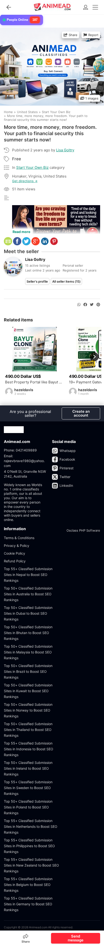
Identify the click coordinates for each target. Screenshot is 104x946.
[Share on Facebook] (85, 305)
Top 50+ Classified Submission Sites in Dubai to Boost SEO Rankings (28, 613)
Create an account (81, 413)
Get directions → (24, 181)
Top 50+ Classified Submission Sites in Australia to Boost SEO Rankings (28, 594)
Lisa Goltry (65, 150)
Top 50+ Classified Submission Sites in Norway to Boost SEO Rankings (28, 710)
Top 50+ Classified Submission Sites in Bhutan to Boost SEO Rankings (28, 633)
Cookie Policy (14, 553)
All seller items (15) (66, 281)
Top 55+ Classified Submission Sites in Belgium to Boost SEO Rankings (28, 884)
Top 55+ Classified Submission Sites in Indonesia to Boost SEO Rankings (28, 749)
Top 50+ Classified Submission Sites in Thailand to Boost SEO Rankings (28, 729)
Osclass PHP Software (83, 530)
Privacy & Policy (16, 545)
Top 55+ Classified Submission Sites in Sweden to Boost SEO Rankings (28, 788)
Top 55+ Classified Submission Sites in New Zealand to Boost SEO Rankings (31, 865)
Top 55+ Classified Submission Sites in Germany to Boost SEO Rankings (28, 904)
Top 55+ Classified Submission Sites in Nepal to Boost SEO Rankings (28, 574)
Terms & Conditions (19, 538)
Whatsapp (67, 451)
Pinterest (66, 468)
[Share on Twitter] (92, 305)
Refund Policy (15, 561)
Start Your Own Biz (32, 167)
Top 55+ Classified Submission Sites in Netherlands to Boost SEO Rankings (30, 826)
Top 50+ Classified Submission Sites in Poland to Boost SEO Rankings (28, 807)
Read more (21, 232)
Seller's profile (37, 281)
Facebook (67, 459)
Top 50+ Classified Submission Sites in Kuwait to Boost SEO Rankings (28, 691)
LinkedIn (66, 485)
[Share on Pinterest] (98, 305)
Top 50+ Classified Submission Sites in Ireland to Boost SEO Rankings (28, 768)
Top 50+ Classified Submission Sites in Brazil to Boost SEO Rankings (28, 671)
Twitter (64, 477)
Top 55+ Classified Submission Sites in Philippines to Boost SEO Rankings (29, 846)
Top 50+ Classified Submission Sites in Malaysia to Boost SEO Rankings (28, 652)
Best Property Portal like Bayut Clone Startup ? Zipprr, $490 (34, 382)
